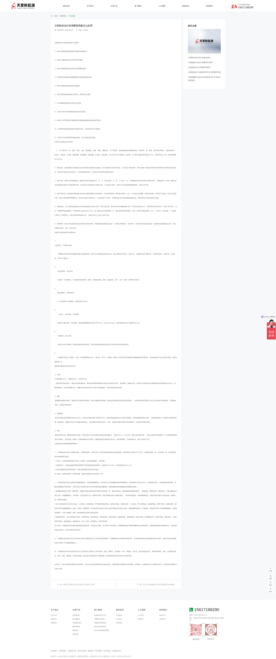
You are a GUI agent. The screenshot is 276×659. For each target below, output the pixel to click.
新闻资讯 (185, 6)
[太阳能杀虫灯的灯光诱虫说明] (204, 41)
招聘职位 (141, 619)
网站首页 (66, 6)
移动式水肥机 (82, 651)
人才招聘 (161, 6)
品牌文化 (54, 619)
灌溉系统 (75, 630)
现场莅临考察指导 (100, 623)
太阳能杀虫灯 (77, 623)
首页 (55, 16)
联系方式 (162, 615)
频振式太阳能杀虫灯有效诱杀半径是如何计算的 (79, 584)
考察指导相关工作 (100, 615)
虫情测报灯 (76, 615)
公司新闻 (119, 615)
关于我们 (90, 6)
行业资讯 (119, 619)
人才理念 (141, 615)
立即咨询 (162, 619)
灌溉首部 (91, 651)
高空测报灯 (98, 651)
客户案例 (138, 6)
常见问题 (72, 16)
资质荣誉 (54, 623)
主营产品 (114, 6)
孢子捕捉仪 (76, 619)
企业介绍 (54, 615)
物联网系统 (76, 626)
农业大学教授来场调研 (101, 630)
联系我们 (209, 6)
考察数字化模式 (99, 619)
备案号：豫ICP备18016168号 (121, 656)
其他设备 (75, 634)
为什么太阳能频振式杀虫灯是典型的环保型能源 (159, 584)
